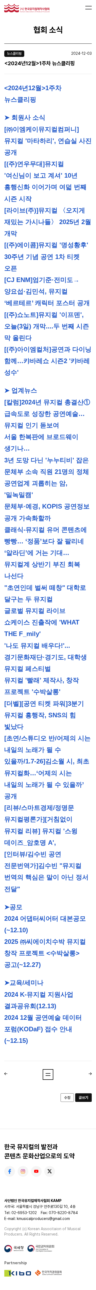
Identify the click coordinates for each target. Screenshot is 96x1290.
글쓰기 (83, 1097)
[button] (48, 1074)
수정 (67, 1097)
